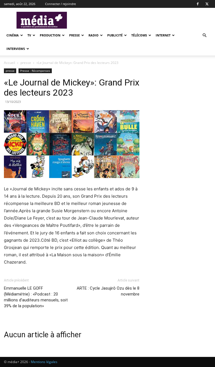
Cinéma (12, 35)
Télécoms (139, 35)
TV (29, 35)
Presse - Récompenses (35, 71)
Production (50, 35)
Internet (163, 35)
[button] (204, 35)
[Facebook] (197, 4)
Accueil (9, 62)
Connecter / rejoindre (60, 4)
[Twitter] (207, 4)
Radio (93, 35)
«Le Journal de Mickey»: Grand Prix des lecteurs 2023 (71, 87)
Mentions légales (44, 361)
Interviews (15, 49)
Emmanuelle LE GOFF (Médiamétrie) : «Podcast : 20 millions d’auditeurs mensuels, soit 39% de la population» (36, 297)
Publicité (115, 35)
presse (74, 35)
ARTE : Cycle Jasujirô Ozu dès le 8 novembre (108, 291)
